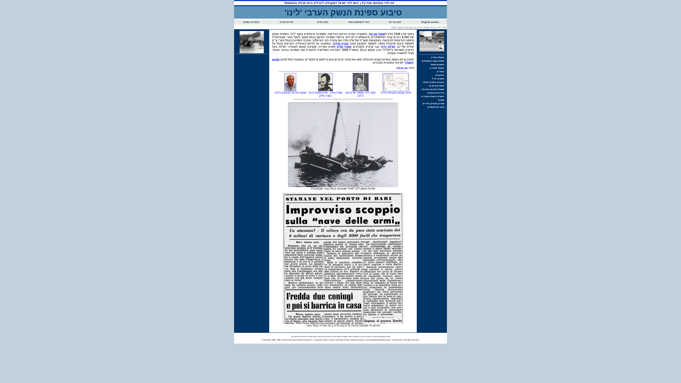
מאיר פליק (344, 46)
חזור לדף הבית (438, 27)
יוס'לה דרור (388, 46)
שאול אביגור (377, 33)
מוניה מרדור (340, 43)
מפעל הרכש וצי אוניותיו (417, 27)
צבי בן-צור (402, 67)
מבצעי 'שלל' (397, 27)
